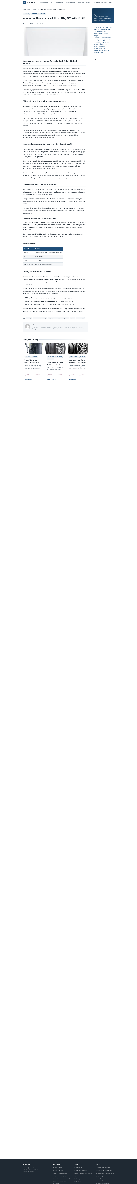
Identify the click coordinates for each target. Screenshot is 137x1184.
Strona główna (44, 2)
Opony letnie (74, 357)
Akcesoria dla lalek (70, 2)
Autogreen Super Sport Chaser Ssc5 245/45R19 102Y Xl (77, 362)
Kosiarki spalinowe (79, 1179)
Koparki (76, 1176)
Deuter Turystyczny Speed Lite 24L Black (31, 361)
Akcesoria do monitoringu (100, 2)
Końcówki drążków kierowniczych (83, 1173)
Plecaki (28, 357)
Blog (51, 2)
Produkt (26, 13)
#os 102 (72, 318)
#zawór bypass (80, 318)
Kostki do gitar (78, 1181)
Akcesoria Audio (59, 2)
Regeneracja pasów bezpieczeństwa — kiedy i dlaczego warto (101, 50)
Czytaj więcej (28, 379)
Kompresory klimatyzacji (80, 1170)
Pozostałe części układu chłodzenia (105, 1173)
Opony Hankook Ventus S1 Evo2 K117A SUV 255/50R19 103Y (55, 364)
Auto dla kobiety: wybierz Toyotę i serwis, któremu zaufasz (101, 33)
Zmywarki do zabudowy (38, 13)
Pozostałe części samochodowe (104, 1170)
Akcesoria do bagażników (84, 2)
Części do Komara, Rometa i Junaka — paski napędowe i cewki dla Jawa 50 (102, 39)
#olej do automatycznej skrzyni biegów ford (58, 318)
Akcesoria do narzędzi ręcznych (61, 1179)
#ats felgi (29, 318)
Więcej (110, 2)
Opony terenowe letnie (55, 357)
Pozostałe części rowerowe (103, 1167)
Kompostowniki (78, 1167)
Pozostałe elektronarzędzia (103, 1180)
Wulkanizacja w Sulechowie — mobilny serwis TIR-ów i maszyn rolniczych (103, 44)
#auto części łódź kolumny (40, 318)
